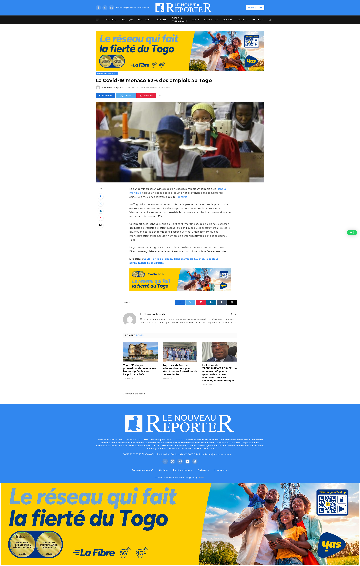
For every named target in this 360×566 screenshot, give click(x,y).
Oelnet (201, 477)
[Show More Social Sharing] (159, 95)
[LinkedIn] (100, 210)
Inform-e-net (221, 470)
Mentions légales (182, 470)
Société (228, 19)
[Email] (100, 225)
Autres (256, 19)
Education (211, 19)
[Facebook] (100, 196)
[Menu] (97, 20)
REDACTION (255, 8)
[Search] (269, 20)
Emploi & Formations (179, 19)
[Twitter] (100, 203)
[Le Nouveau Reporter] (184, 7)
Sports (242, 19)
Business (144, 19)
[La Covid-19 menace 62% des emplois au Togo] (180, 142)
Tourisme (160, 19)
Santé (196, 19)
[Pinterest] (100, 218)
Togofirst (181, 196)
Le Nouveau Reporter (113, 87)
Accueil (111, 19)
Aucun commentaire (148, 87)
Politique (127, 19)
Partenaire (203, 470)
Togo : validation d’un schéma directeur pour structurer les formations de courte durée (180, 370)
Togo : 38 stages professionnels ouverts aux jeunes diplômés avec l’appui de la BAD (139, 370)
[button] (352, 232)
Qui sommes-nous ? (142, 470)
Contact (163, 470)
